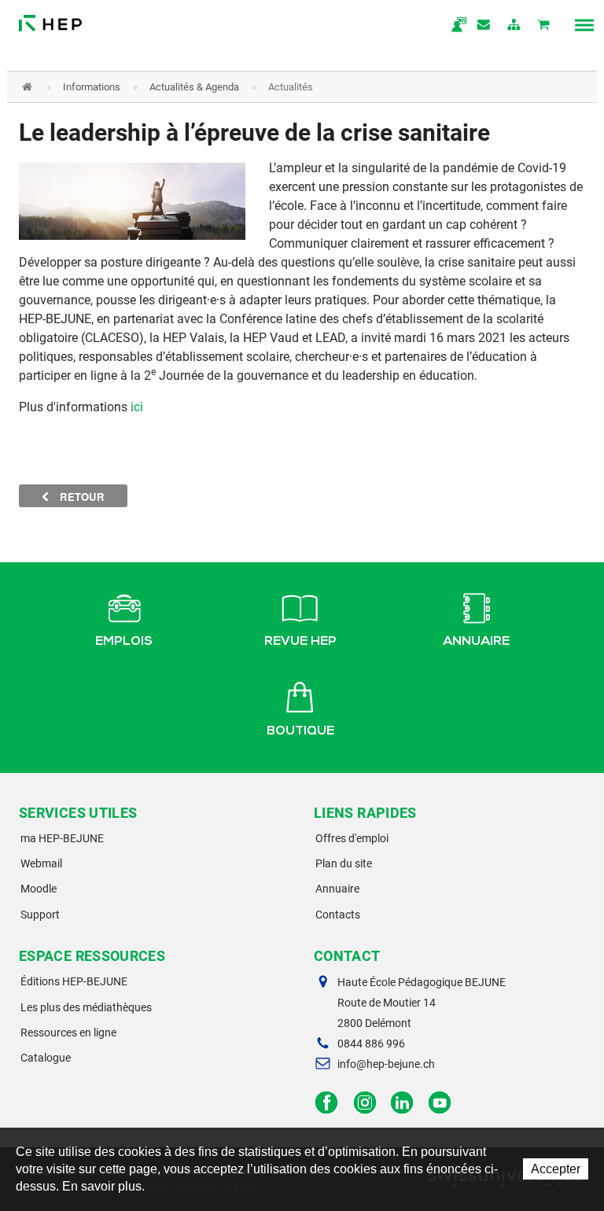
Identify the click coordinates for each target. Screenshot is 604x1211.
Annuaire (476, 642)
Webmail (41, 863)
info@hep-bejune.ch (386, 1064)
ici (137, 406)
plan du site (514, 25)
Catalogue (45, 1057)
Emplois (124, 642)
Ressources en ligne (68, 1032)
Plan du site (343, 863)
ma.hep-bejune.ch (454, 25)
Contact (484, 25)
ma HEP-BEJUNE (62, 838)
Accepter (555, 1169)
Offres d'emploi (352, 838)
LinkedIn (402, 1103)
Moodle (38, 888)
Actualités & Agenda (194, 87)
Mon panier (544, 25)
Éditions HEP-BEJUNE (73, 981)
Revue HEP (300, 642)
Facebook (327, 1103)
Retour (80, 496)
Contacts (337, 914)
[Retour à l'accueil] (50, 19)
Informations (91, 87)
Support (40, 914)
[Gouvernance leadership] (132, 200)
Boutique (300, 732)
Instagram (365, 1103)
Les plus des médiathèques (86, 1007)
